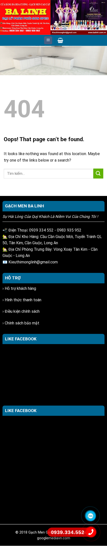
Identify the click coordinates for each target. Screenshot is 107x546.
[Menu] (48, 40)
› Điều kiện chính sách (21, 311)
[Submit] (98, 173)
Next (101, 59)
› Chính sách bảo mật (20, 323)
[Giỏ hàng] (60, 40)
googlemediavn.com (53, 538)
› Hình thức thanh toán (21, 300)
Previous (6, 59)
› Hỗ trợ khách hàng (19, 288)
